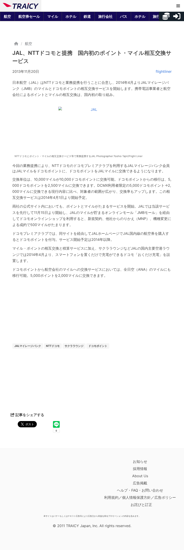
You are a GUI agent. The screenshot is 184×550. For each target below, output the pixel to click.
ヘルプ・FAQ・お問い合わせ (140, 490)
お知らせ (140, 461)
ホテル (71, 16)
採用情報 (140, 468)
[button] (178, 6)
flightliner (164, 71)
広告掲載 (140, 483)
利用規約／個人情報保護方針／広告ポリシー (140, 497)
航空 (7, 16)
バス (123, 16)
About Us (140, 476)
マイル (52, 16)
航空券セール (29, 16)
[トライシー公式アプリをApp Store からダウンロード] (29, 485)
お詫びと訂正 (141, 504)
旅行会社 (105, 16)
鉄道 (87, 16)
